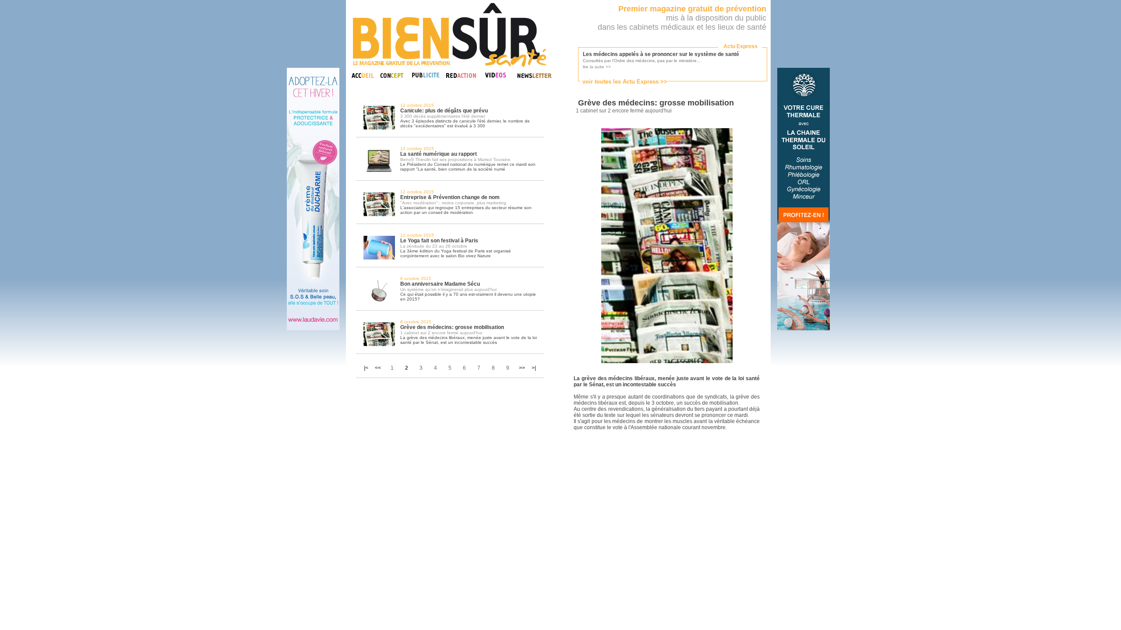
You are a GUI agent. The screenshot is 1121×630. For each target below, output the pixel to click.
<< (378, 368)
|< (367, 368)
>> (522, 368)
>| (534, 368)
